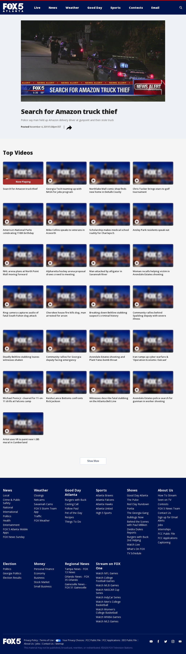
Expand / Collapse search (181, 7)
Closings (39, 495)
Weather (41, 490)
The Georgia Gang (137, 513)
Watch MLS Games (107, 621)
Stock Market (42, 582)
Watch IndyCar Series (108, 597)
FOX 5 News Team (169, 508)
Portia (130, 508)
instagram (173, 641)
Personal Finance (44, 569)
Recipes (69, 517)
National (8, 507)
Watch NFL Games (107, 573)
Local (6, 495)
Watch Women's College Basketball (107, 611)
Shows (132, 490)
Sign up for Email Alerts (168, 518)
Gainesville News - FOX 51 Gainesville (75, 585)
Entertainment (11, 525)
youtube (151, 641)
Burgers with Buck (75, 499)
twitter (166, 641)
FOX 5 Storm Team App (45, 510)
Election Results (12, 577)
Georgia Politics (12, 573)
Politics (7, 516)
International (10, 511)
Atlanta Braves (104, 495)
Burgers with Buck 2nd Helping (137, 538)
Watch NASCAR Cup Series (107, 591)
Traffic (38, 516)
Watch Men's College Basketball (108, 603)
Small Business (43, 586)
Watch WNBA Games (108, 617)
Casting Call (71, 504)
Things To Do (73, 521)
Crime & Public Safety (11, 501)
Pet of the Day (73, 513)
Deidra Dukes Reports (135, 530)
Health (7, 520)
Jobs (160, 525)
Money (39, 564)
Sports (101, 490)
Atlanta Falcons (105, 499)
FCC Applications (167, 538)
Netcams (39, 499)
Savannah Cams (43, 504)
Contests (163, 504)
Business (39, 577)
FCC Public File (166, 533)
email (180, 641)
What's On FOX (136, 549)
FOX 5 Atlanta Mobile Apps (15, 530)
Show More (93, 461)
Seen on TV (164, 499)
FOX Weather (42, 520)
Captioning (164, 542)
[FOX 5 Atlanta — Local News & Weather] (15, 7)
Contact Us (164, 513)
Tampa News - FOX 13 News (76, 570)
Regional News (77, 564)
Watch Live (133, 544)
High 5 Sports (104, 513)
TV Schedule (134, 553)
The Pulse (133, 499)
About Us (165, 490)
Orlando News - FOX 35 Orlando (77, 578)
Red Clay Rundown (138, 504)
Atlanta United (104, 508)
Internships (164, 529)
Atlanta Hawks (104, 504)
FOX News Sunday (14, 537)
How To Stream (167, 495)
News (7, 490)
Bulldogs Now (135, 517)
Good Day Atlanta (73, 492)
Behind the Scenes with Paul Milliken (138, 523)
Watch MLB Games (107, 585)
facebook (158, 641)
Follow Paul (71, 508)
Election (9, 564)
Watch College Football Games (105, 579)
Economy (39, 573)
